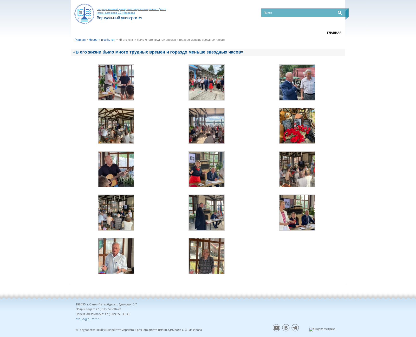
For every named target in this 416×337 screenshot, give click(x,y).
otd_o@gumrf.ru (88, 319)
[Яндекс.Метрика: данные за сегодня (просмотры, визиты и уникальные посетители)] (322, 329)
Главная (334, 32)
